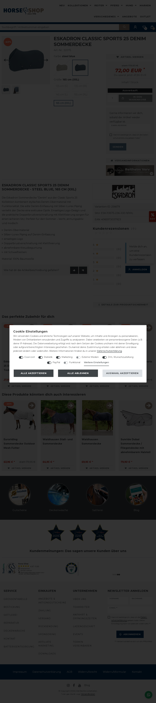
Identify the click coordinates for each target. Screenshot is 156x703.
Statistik (48, 357)
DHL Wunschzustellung (120, 357)
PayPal (56, 362)
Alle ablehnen (78, 373)
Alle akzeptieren (33, 373)
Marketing (67, 357)
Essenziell (29, 357)
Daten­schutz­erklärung (109, 351)
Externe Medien (90, 357)
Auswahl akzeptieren (122, 373)
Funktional (74, 362)
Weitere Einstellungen (96, 362)
